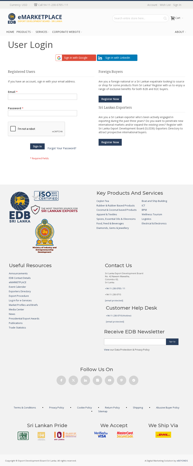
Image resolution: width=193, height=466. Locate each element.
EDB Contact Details (20, 278)
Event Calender (17, 286)
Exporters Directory (20, 291)
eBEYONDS (182, 460)
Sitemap (102, 411)
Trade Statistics (17, 327)
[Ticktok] (133, 379)
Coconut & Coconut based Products (116, 209)
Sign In (177, 5)
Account (152, 5)
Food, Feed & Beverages (110, 223)
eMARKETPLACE (17, 282)
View (107, 349)
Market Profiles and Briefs (23, 305)
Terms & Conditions (25, 407)
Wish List (165, 5)
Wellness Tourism (152, 214)
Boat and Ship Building (154, 201)
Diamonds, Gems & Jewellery (112, 228)
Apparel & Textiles (106, 214)
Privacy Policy (56, 407)
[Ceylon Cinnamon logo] (41, 436)
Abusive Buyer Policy (167, 407)
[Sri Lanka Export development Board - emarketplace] (35, 18)
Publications (16, 323)
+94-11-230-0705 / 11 (115, 288)
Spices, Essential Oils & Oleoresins (116, 219)
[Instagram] (97, 379)
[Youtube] (109, 379)
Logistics (146, 219)
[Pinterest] (121, 379)
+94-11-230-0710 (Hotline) (118, 315)
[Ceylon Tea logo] (23, 436)
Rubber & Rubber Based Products (115, 205)
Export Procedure (19, 296)
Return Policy (112, 407)
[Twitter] (73, 379)
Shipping (138, 407)
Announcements (18, 273)
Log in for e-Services (20, 300)
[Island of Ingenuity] (65, 436)
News (12, 314)
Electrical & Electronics (154, 223)
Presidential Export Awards (24, 318)
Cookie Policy (84, 407)
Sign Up (172, 341)
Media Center (16, 309)
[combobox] (140, 18)
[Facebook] (61, 379)
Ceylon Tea (102, 201)
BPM (144, 209)
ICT (143, 205)
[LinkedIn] (85, 379)
